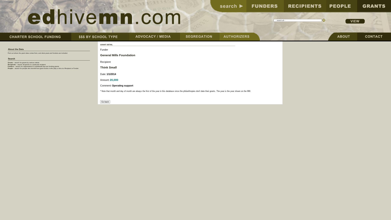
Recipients (12, 64)
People (10, 68)
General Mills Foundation (117, 55)
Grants (10, 62)
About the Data (16, 49)
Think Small (108, 67)
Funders (11, 66)
